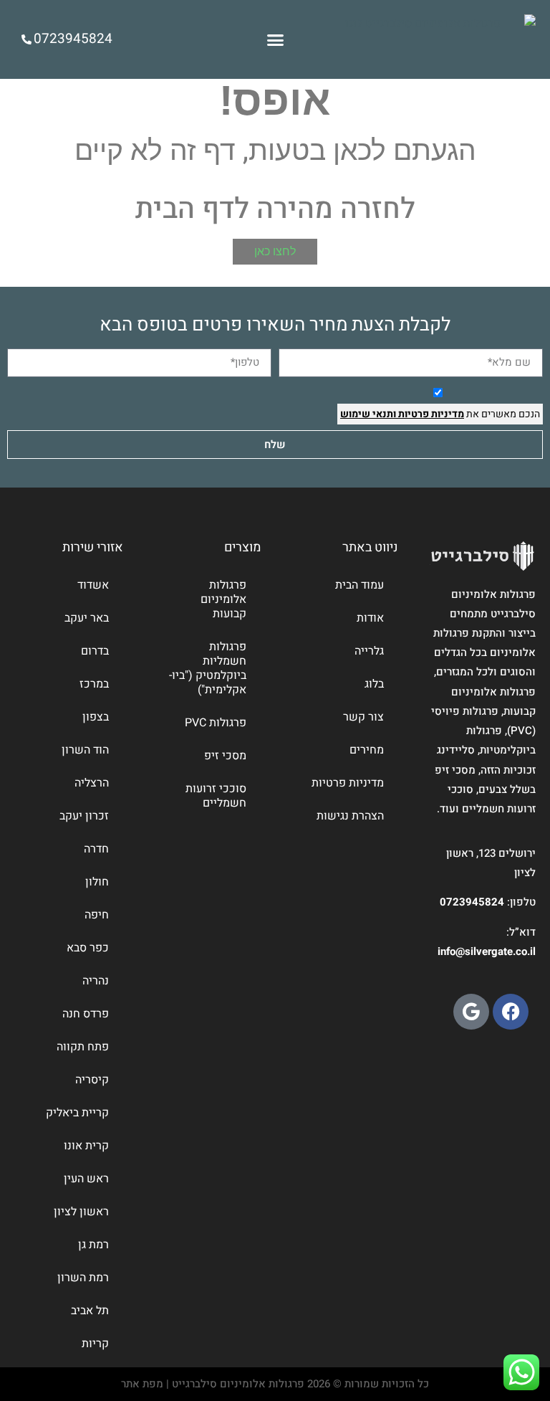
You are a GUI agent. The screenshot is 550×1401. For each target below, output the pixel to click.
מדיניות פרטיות (430, 414)
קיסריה (92, 1079)
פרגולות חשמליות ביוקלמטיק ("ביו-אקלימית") (207, 668)
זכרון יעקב (84, 816)
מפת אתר (142, 1384)
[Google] (471, 1012)
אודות (370, 618)
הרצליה (91, 783)
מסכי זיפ (225, 755)
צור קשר (363, 717)
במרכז (94, 684)
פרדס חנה (85, 1013)
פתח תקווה (83, 1046)
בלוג (374, 684)
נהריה (95, 980)
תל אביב (90, 1310)
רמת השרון (83, 1277)
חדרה (96, 849)
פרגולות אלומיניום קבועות (223, 599)
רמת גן (93, 1244)
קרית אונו (86, 1145)
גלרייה (369, 651)
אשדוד (93, 585)
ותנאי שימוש (368, 414)
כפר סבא (88, 947)
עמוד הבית (359, 585)
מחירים (366, 750)
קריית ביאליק (77, 1112)
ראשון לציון (81, 1211)
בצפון (95, 717)
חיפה (97, 914)
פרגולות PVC (215, 722)
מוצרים (242, 547)
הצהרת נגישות (350, 816)
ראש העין (86, 1178)
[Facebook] (511, 1012)
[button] (275, 39)
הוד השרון (85, 750)
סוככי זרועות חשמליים (215, 796)
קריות (95, 1343)
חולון (97, 882)
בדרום (95, 651)
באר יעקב (86, 618)
